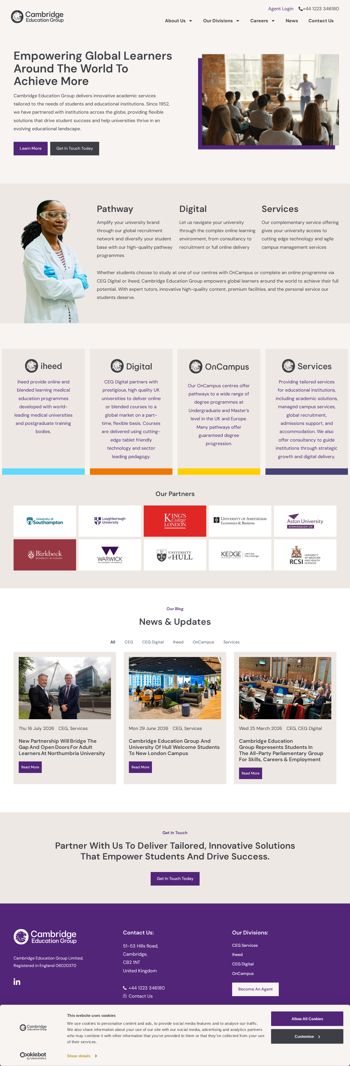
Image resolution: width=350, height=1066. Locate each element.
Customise (304, 1036)
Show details (78, 1056)
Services (231, 642)
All (112, 642)
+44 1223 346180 (321, 9)
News (292, 21)
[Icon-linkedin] (17, 981)
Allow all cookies (307, 1019)
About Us (175, 21)
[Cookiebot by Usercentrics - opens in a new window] (33, 1056)
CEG (129, 642)
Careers (259, 21)
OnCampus (203, 642)
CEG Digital (153, 642)
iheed (178, 642)
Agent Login (280, 9)
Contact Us (321, 21)
